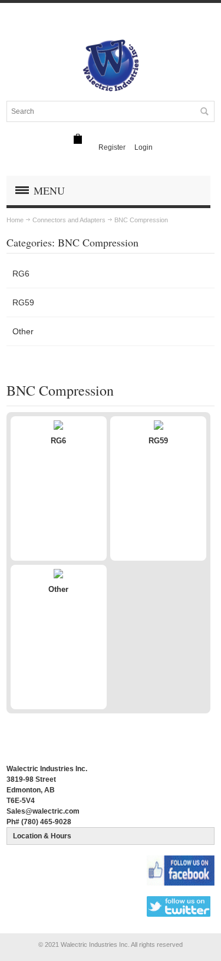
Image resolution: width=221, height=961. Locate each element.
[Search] (204, 111)
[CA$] (77, 139)
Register (112, 147)
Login (143, 147)
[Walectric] (111, 65)
